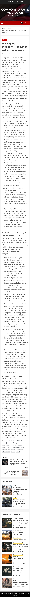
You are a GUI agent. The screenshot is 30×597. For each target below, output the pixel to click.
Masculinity (15, 520)
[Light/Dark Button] (21, 23)
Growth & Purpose (17, 567)
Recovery (23, 447)
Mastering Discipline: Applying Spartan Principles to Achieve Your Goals (19, 502)
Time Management (6, 454)
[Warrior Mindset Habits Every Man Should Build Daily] (7, 559)
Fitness (14, 579)
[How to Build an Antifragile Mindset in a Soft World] (7, 547)
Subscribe (28, 23)
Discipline (23, 441)
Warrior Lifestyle (17, 524)
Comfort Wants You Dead (15, 11)
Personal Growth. (6, 447)
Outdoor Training (17, 537)
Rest (9, 449)
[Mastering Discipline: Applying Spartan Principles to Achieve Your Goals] (7, 502)
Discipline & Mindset (18, 518)
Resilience (4, 449)
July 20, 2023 (17, 507)
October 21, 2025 (18, 588)
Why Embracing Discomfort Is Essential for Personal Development (20, 490)
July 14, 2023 (14, 53)
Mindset (15, 522)
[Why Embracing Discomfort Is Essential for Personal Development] (7, 490)
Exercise (4, 443)
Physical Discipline (16, 447)
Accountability (9, 441)
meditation (20, 443)
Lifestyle (5, 40)
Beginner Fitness (17, 530)
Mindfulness (13, 445)
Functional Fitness (17, 534)
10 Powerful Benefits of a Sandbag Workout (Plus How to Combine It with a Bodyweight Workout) (20, 583)
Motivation (20, 445)
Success (13, 451)
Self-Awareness (19, 449)
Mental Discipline (6, 445)
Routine (13, 449)
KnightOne (6, 53)
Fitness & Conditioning (18, 532)
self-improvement (6, 451)
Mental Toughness (23, 520)
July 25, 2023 (17, 495)
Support (18, 451)
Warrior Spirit (24, 524)
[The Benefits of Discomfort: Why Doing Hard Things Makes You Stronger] (7, 571)
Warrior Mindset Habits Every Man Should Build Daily (20, 563)
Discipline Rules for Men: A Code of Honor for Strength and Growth (20, 527)
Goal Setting (14, 443)
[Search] (25, 22)
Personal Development (22, 522)
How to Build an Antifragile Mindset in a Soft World (20, 551)
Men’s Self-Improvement (18, 568)
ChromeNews (22, 593)
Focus (8, 443)
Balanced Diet (16, 441)
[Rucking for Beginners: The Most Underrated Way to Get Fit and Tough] (7, 535)
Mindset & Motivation (18, 572)
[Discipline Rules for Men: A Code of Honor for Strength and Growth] (7, 523)
